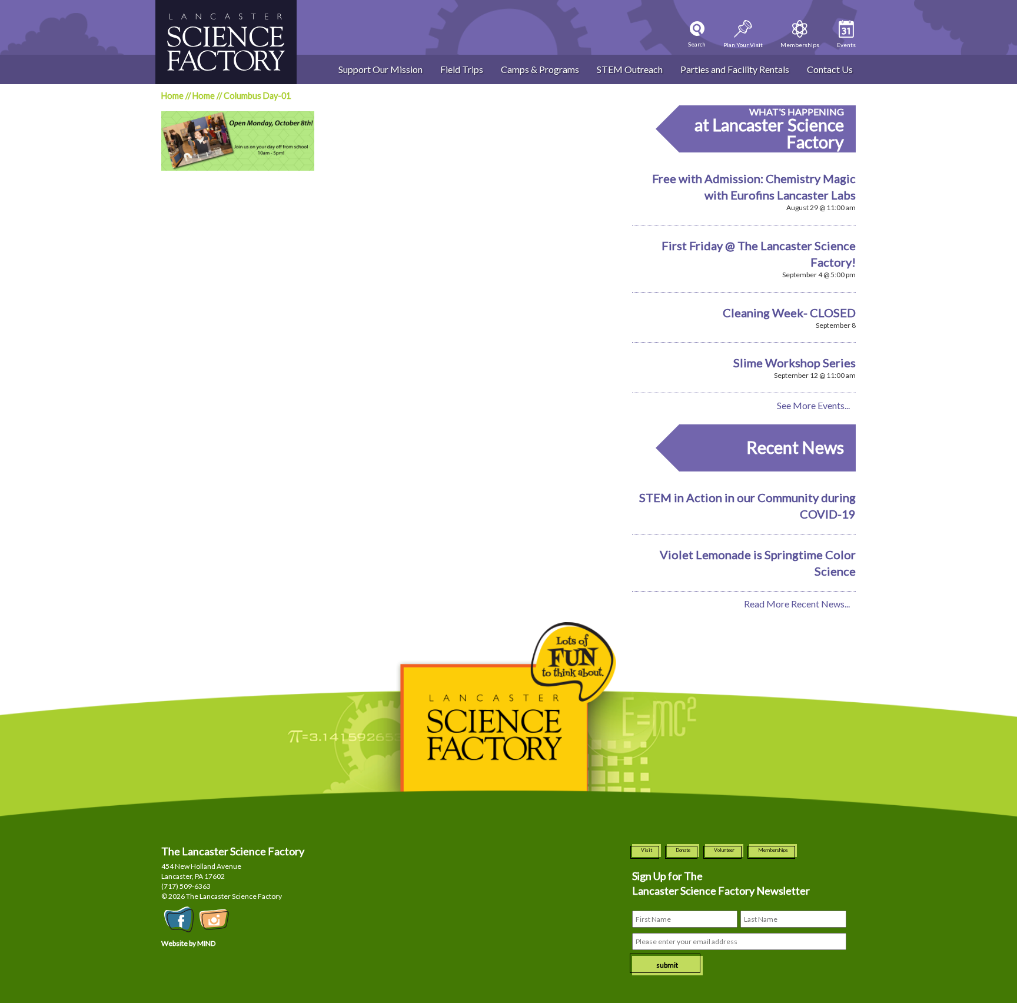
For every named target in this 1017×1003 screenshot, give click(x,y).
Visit (646, 850)
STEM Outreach (630, 69)
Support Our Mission (380, 69)
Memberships (773, 850)
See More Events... (813, 405)
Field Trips (461, 69)
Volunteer (724, 850)
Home (172, 96)
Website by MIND (188, 943)
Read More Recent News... (797, 603)
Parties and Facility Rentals (734, 69)
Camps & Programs (540, 69)
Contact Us (830, 69)
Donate (683, 850)
